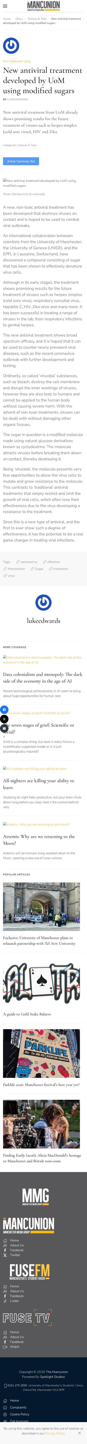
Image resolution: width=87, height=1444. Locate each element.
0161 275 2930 (17, 1385)
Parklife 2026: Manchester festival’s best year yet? (41, 1084)
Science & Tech (27, 145)
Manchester (16, 569)
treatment (60, 569)
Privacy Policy (55, 1433)
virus (11, 576)
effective (53, 562)
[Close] (79, 1433)
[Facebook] (4, 709)
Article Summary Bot (21, 161)
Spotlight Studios (52, 1377)
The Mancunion (57, 1372)
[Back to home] (43, 6)
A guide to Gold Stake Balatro (27, 1014)
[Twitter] (4, 719)
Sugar (39, 569)
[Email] (4, 728)
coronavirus (29, 562)
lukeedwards (17, 99)
